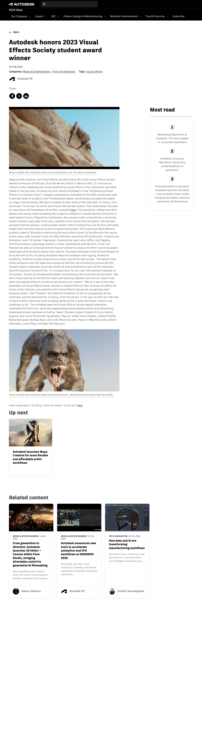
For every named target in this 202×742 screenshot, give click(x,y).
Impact (39, 16)
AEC (53, 16)
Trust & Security (155, 16)
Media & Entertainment (124, 16)
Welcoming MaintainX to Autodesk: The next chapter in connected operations (172, 138)
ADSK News (16, 10)
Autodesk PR (25, 79)
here (80, 405)
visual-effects (94, 72)
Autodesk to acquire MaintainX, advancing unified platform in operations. (172, 164)
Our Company (19, 16)
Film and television (63, 72)
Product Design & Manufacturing (83, 16)
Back (16, 32)
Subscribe (178, 16)
